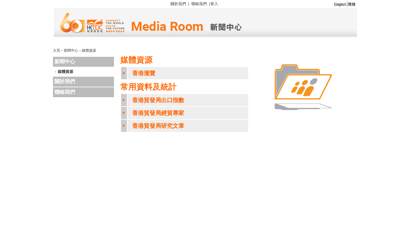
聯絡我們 (199, 4)
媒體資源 (89, 50)
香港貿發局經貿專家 (158, 113)
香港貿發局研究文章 (158, 126)
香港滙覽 (143, 73)
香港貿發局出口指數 (158, 100)
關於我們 (178, 4)
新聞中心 (71, 50)
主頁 (56, 50)
